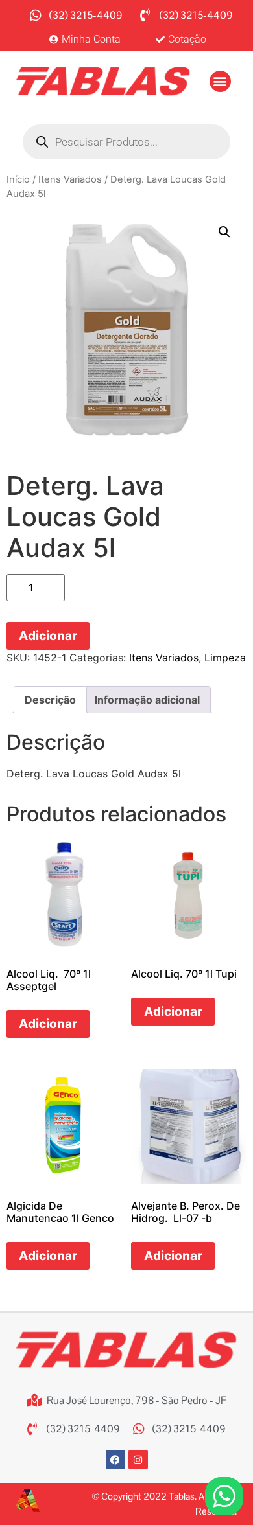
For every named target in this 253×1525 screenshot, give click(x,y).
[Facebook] (115, 1459)
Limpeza (225, 657)
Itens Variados (70, 179)
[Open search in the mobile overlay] (126, 142)
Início (18, 179)
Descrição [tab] (50, 699)
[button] (220, 81)
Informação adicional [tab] (147, 699)
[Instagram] (138, 1459)
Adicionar (48, 635)
